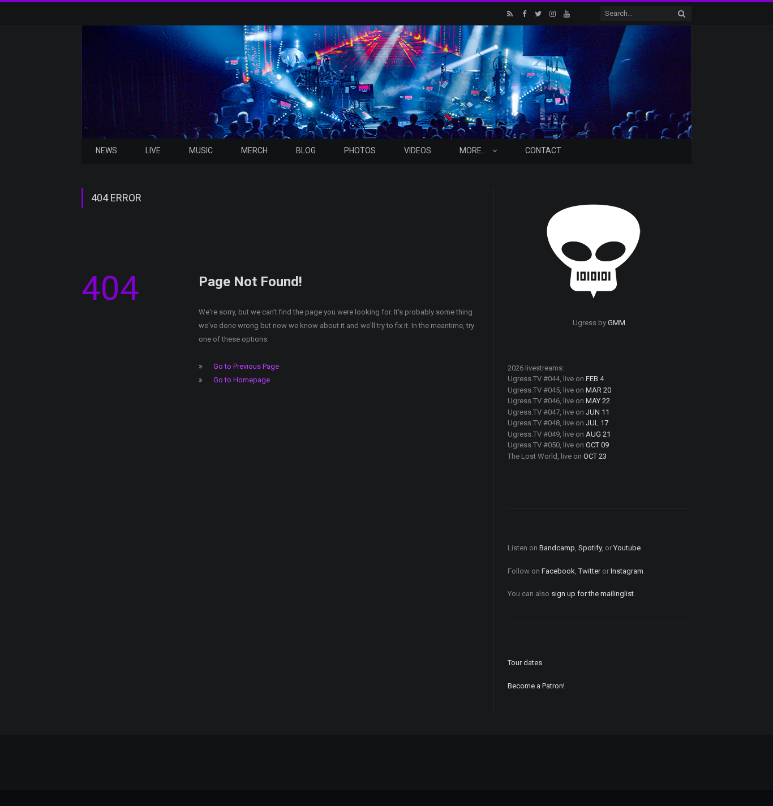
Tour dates (525, 662)
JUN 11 (597, 412)
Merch (254, 150)
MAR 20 (598, 390)
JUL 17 (597, 423)
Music (201, 150)
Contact (543, 150)
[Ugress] (386, 80)
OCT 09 (597, 445)
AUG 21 (598, 434)
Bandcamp (557, 548)
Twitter (589, 571)
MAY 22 (598, 400)
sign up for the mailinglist (592, 593)
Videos (417, 150)
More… (473, 150)
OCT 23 (595, 456)
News (106, 150)
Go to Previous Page (246, 366)
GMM (616, 322)
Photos (360, 150)
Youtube (627, 548)
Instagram (627, 571)
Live (153, 150)
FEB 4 (595, 378)
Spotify (590, 548)
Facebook (558, 571)
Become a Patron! (536, 686)
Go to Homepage (241, 380)
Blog (306, 150)
